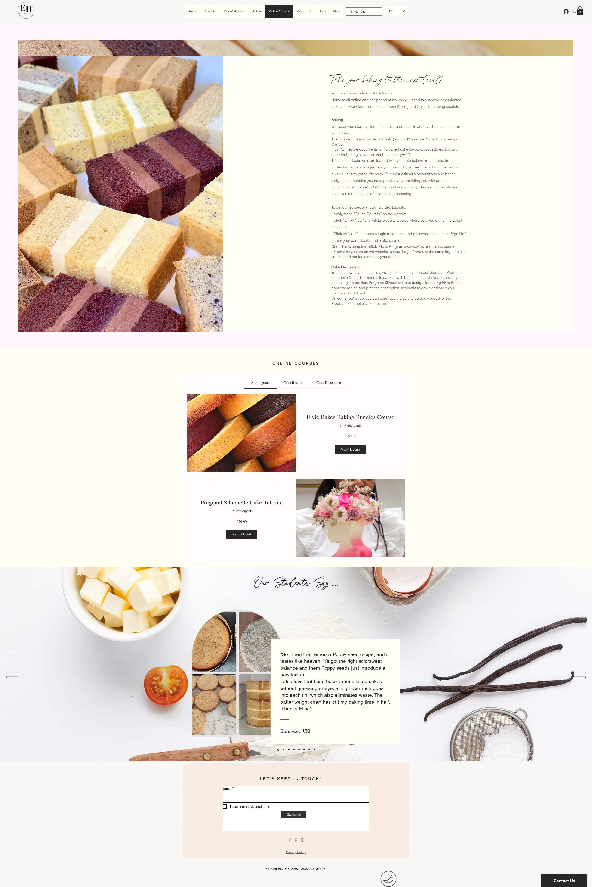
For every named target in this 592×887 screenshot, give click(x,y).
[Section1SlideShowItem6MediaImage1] (304, 749)
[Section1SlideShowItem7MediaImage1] (309, 749)
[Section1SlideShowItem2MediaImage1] (283, 749)
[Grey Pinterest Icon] (296, 840)
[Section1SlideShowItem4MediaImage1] (294, 749)
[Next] (580, 677)
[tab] (260, 383)
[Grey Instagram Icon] (302, 840)
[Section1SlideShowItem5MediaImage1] (299, 749)
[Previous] (12, 677)
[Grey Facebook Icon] (289, 840)
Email (227, 788)
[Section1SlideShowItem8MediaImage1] (314, 749)
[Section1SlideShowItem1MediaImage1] (278, 750)
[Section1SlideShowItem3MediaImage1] (289, 749)
